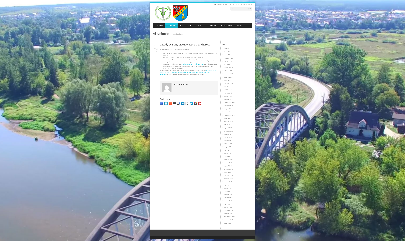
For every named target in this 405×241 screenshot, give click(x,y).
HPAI (189, 25)
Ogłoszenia (171, 25)
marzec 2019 (228, 182)
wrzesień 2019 (228, 169)
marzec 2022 (228, 137)
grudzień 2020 (228, 156)
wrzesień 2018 (228, 197)
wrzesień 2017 (228, 220)
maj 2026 (227, 55)
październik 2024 (229, 102)
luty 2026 (227, 64)
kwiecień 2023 (228, 121)
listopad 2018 (228, 194)
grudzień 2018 (228, 191)
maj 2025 (227, 86)
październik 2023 (229, 115)
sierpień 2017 (228, 223)
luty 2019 (227, 185)
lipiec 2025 (227, 80)
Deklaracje (212, 25)
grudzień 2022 (228, 131)
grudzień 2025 (228, 67)
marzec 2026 (228, 61)
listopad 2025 (228, 70)
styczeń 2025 (228, 96)
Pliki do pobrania (226, 25)
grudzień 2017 (228, 210)
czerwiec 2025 (228, 83)
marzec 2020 (228, 163)
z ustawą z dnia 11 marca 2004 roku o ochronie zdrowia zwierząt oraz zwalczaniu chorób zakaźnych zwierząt (188, 72)
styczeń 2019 (228, 188)
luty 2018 (227, 204)
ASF (181, 25)
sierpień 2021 (228, 147)
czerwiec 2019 (228, 175)
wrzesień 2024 (228, 105)
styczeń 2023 (228, 128)
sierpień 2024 (228, 108)
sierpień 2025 (228, 77)
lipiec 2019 (227, 172)
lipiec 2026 (227, 51)
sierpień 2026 (228, 48)
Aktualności (159, 25)
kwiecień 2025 (228, 89)
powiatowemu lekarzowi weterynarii (193, 64)
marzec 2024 (228, 112)
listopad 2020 (228, 159)
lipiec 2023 (227, 118)
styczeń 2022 (228, 140)
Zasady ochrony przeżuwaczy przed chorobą (185, 44)
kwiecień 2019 (228, 178)
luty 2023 (227, 124)
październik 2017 (229, 216)
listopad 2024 (228, 99)
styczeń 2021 (228, 153)
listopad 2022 (228, 134)
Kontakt (239, 25)
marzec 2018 (228, 201)
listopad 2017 (228, 213)
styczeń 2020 (228, 166)
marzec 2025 (228, 93)
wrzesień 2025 (228, 74)
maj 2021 (227, 150)
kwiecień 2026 (228, 58)
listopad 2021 (228, 143)
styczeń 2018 (228, 207)
